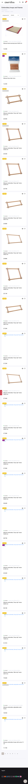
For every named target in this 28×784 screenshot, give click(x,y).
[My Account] (23, 2)
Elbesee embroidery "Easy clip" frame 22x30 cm (12, 183)
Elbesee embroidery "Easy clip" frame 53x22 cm (12, 498)
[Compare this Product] (22, 19)
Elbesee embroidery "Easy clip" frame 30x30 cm (12, 288)
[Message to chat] (25, 781)
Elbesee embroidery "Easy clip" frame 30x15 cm (12, 218)
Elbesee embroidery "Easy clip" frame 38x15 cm (12, 323)
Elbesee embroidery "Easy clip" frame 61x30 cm (12, 568)
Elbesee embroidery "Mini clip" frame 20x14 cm (12, 673)
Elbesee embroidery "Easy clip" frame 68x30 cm (12, 603)
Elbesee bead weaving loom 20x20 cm (12, 43)
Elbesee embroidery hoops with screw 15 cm (13, 743)
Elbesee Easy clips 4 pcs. (9, 78)
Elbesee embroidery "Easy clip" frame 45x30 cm (12, 463)
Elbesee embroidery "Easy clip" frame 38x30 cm (12, 393)
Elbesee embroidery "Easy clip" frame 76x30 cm (12, 638)
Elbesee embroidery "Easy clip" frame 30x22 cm (12, 253)
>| (17, 753)
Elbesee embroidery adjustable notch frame (12, 708)
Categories (5, 15)
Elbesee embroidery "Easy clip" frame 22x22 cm (12, 148)
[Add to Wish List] (25, 19)
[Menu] (2, 2)
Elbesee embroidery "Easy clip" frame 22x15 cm (12, 114)
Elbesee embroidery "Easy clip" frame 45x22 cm (12, 428)
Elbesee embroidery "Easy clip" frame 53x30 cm (12, 533)
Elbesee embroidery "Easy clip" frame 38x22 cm (12, 358)
